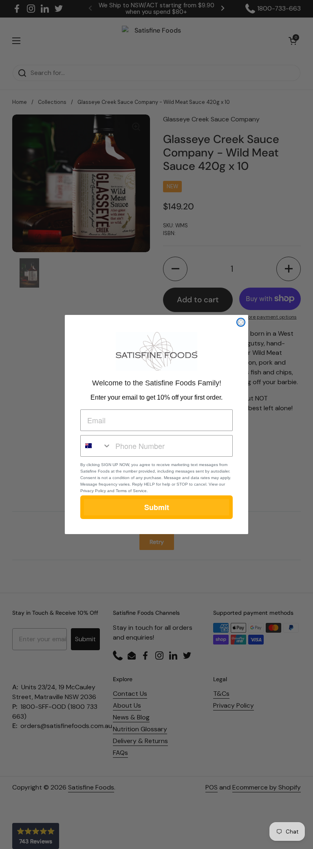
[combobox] (96, 445)
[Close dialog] (241, 322)
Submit (156, 507)
